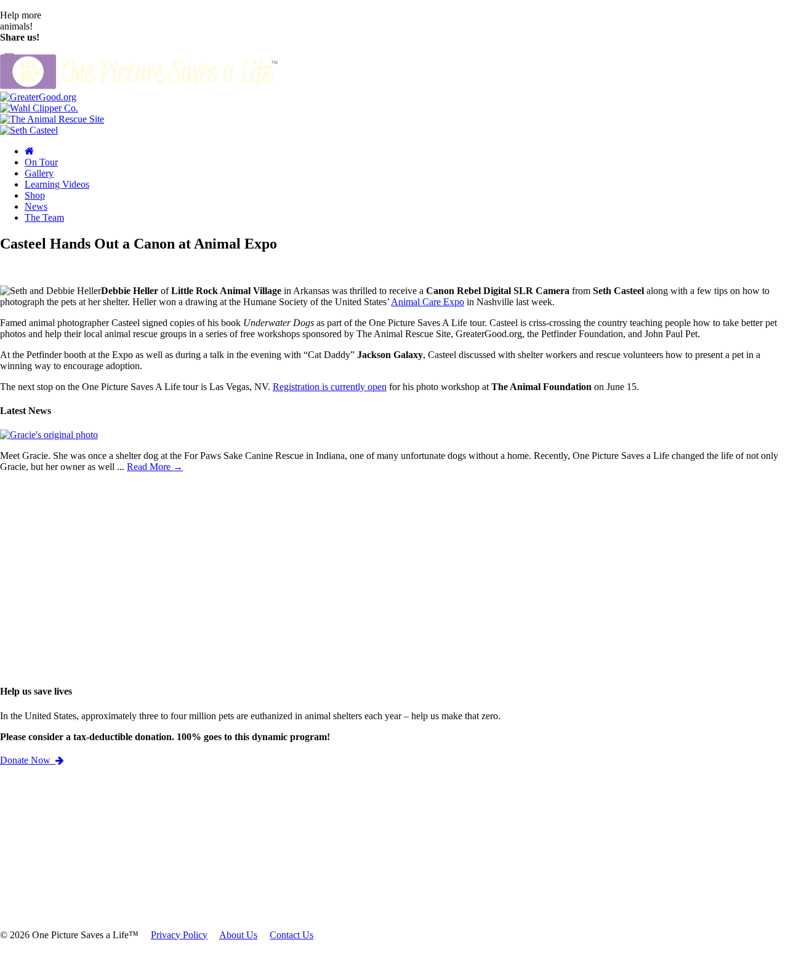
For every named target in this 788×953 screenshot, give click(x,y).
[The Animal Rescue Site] (52, 119)
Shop (35, 195)
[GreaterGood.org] (38, 97)
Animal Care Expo (427, 302)
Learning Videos (57, 184)
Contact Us (291, 935)
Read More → (155, 466)
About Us (238, 935)
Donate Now (27, 760)
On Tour (41, 162)
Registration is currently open (330, 386)
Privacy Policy (179, 935)
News (36, 206)
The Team (44, 217)
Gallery (39, 173)
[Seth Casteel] (29, 130)
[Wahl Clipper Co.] (39, 108)
